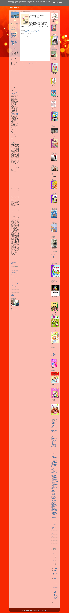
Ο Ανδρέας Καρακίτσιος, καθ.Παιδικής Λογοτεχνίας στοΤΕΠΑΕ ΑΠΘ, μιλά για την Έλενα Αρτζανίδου (54, 446)
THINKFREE (13, 29)
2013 (54, 560)
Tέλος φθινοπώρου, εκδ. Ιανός (54, 545)
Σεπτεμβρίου (55, 573)
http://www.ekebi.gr (14, 272)
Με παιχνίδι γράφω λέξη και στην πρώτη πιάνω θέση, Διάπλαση (54, 497)
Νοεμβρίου (55, 568)
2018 (54, 553)
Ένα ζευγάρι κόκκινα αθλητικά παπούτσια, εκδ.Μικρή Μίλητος (54, 514)
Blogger (46, 610)
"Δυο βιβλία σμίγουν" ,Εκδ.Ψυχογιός (55, 584)
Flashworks (40, 610)
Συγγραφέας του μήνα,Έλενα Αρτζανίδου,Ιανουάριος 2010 (54, 350)
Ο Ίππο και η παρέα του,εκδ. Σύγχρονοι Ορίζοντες (54, 528)
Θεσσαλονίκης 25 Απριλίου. (35, 31)
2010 (54, 564)
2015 (54, 557)
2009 (54, 605)
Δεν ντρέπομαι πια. (14, 37)
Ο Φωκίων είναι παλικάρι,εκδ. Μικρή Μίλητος (54, 525)
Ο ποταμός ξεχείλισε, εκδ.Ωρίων (53, 539)
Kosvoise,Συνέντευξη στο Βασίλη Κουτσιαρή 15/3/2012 (54, 423)
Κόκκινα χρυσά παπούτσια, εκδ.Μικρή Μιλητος (53, 518)
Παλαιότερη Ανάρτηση (44, 63)
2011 (53, 563)
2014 (54, 559)
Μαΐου (55, 579)
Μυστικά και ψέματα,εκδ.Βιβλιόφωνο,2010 (54, 481)
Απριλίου (55, 581)
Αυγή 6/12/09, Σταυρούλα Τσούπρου (53, 441)
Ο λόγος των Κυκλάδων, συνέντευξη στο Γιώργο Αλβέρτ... (55, 590)
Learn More (55, 2)
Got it (60, 2)
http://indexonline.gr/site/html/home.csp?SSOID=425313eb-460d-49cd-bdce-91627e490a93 (14, 285)
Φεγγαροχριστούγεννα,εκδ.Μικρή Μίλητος (54, 510)
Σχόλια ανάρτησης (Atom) (29, 65)
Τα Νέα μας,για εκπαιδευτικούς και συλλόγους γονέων (54, 354)
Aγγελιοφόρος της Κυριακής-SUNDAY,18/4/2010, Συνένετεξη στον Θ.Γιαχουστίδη (54, 432)
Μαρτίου (55, 600)
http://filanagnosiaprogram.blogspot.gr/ (15, 93)
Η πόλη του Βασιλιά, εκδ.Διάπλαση (53, 490)
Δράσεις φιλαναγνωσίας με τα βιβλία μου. (14, 35)
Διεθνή (26, 31)
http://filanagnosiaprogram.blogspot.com (14, 268)
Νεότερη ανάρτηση (25, 63)
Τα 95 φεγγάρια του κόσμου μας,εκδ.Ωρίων (54, 542)
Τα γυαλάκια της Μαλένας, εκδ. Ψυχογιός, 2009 (54, 478)
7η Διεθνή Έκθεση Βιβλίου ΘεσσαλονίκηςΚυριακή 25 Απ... (55, 597)
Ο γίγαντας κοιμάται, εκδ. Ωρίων (53, 536)
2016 (54, 556)
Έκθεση (29, 31)
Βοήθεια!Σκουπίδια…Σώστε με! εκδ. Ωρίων (53, 532)
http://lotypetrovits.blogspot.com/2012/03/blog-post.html (15, 279)
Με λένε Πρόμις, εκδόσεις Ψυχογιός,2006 (54, 469)
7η (24, 31)
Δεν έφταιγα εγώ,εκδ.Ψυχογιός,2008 (54, 472)
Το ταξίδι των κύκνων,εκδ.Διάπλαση (54, 487)
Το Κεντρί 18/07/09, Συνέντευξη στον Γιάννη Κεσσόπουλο (54, 452)
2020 (54, 550)
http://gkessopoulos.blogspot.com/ (15, 288)
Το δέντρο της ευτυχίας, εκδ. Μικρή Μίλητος (53, 522)
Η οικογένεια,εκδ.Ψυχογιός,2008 (54, 475)
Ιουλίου (55, 578)
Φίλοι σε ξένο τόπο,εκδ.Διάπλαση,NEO (54, 484)
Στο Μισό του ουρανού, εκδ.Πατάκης (53, 503)
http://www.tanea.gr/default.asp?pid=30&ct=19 (15, 291)
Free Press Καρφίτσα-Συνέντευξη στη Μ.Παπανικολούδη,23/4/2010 (54, 427)
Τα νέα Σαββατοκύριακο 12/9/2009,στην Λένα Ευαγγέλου (54, 456)
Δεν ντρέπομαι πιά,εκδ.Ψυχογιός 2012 (54, 462)
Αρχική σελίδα (34, 63)
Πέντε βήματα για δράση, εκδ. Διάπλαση (54, 493)
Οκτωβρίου (55, 570)
